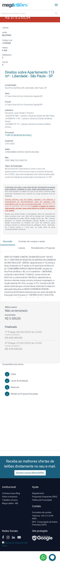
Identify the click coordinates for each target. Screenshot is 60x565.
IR (56, 13)
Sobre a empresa (9, 497)
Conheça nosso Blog (11, 493)
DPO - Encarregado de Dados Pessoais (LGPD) (44, 523)
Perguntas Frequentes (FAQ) (44, 497)
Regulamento (38, 493)
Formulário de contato (41, 512)
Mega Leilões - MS (10, 503)
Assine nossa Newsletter (30, 472)
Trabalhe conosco (10, 500)
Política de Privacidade (42, 500)
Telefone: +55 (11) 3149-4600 (43, 517)
